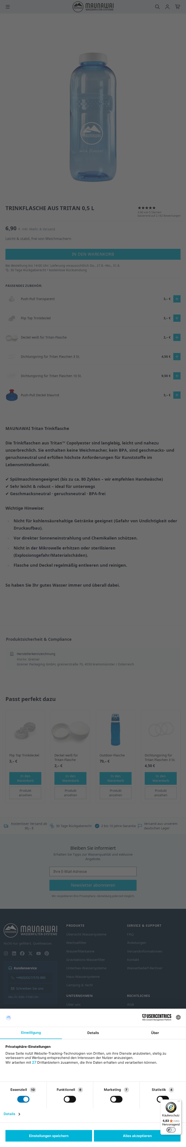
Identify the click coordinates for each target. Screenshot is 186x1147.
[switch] (171, 1130)
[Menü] (178, 1102)
